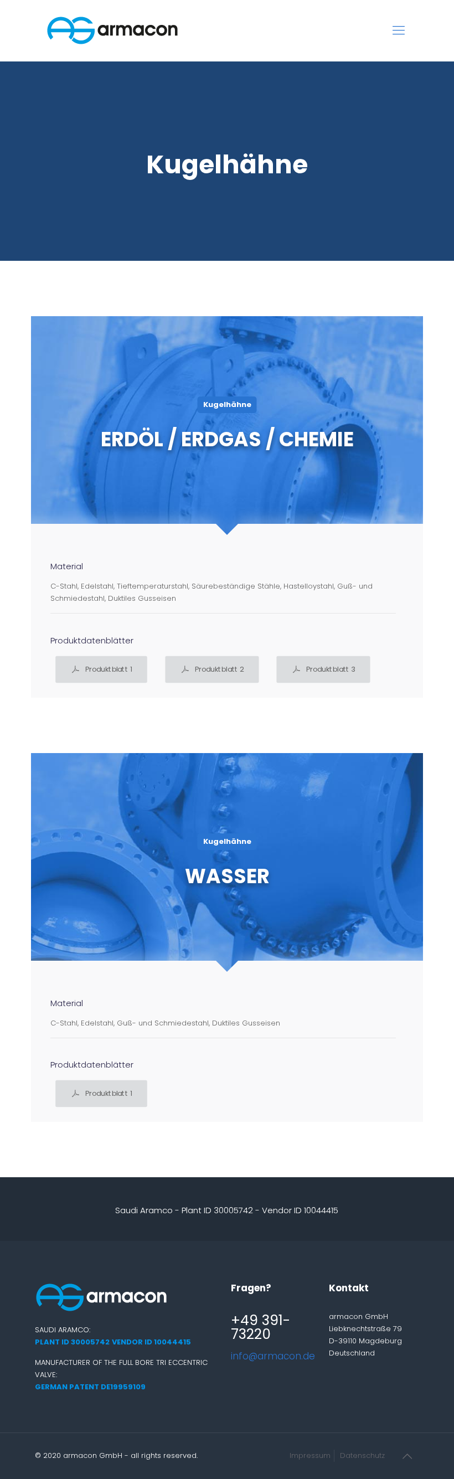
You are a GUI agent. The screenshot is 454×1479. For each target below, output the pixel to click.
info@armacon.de (273, 1356)
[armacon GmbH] (112, 30)
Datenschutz (362, 1455)
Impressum (310, 1455)
